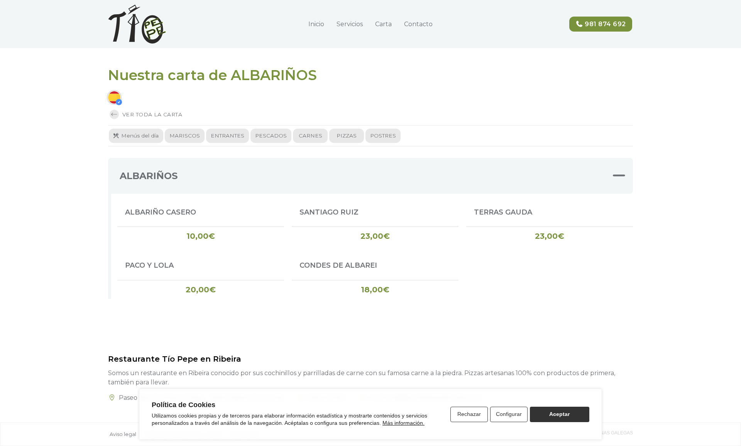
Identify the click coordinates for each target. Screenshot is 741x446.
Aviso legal (123, 434)
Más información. (403, 423)
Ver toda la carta (151, 114)
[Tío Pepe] (137, 24)
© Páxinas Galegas (609, 433)
